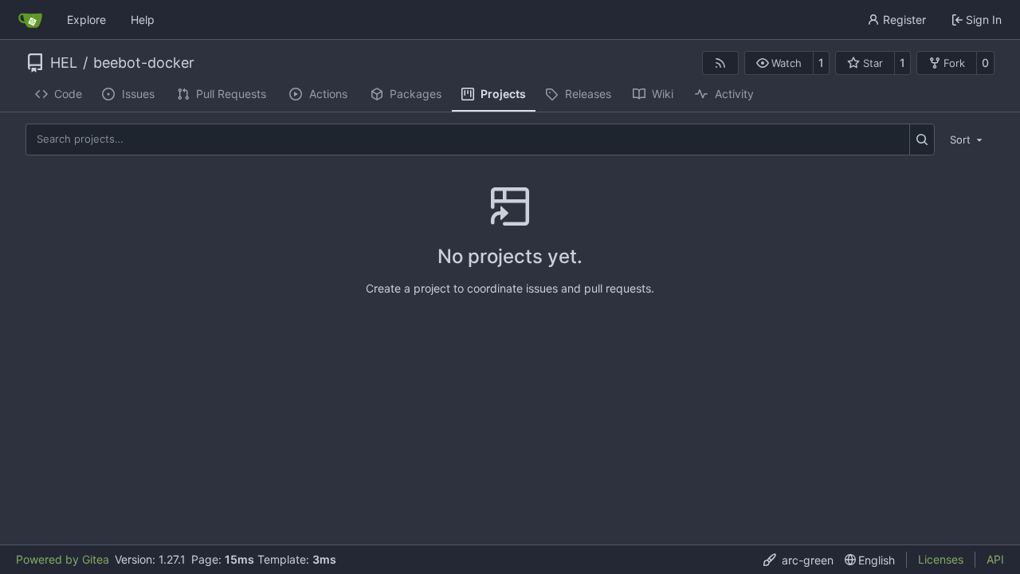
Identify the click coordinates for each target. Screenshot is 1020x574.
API (995, 559)
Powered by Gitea (62, 559)
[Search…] (922, 139)
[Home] (30, 20)
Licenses (940, 559)
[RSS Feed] (720, 63)
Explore (86, 19)
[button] (779, 63)
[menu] (967, 138)
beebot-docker (143, 63)
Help (143, 19)
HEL (63, 63)
